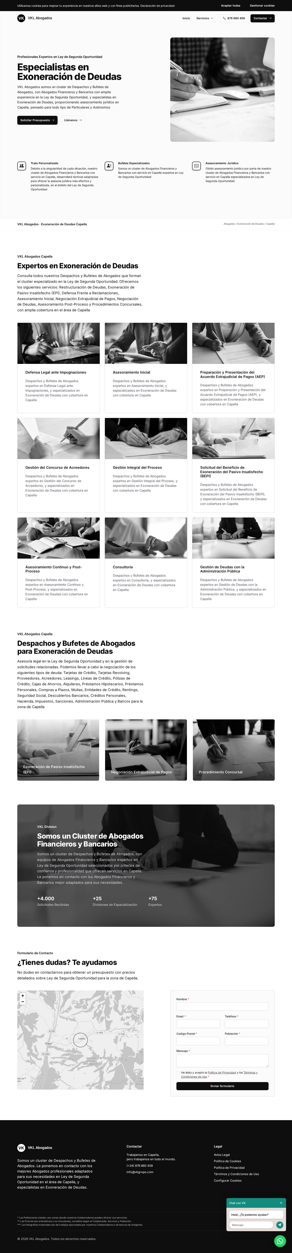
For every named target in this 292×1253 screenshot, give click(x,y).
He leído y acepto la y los (219, 1074)
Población (232, 1033)
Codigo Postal (186, 1033)
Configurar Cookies (228, 1180)
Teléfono (231, 1016)
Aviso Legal (222, 1155)
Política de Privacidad (222, 1072)
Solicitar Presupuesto (35, 120)
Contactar (260, 18)
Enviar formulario (222, 1086)
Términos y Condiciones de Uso (236, 1174)
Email (181, 1016)
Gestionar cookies (262, 5)
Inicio (186, 18)
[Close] (281, 1203)
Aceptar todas (230, 5)
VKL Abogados (39, 18)
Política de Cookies (227, 1161)
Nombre (182, 999)
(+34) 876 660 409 (140, 1166)
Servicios (202, 18)
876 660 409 (236, 18)
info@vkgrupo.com (140, 1172)
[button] (80, 1040)
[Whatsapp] (280, 1241)
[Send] (279, 1224)
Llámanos (70, 120)
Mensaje (183, 1051)
